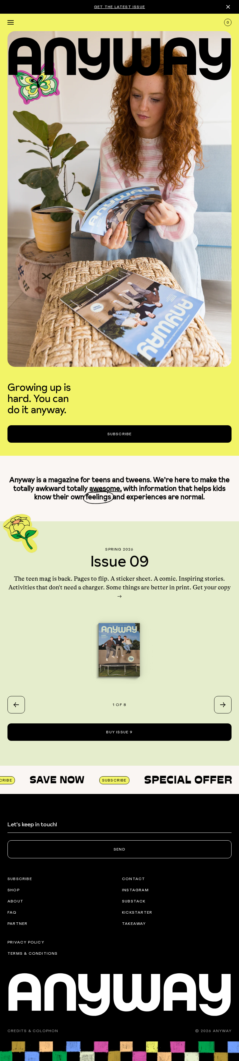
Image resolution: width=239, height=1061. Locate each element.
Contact (133, 879)
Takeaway (134, 923)
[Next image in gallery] (223, 704)
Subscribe (19, 879)
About (15, 901)
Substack (134, 901)
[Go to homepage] (119, 57)
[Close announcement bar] (228, 6)
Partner (17, 923)
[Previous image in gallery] (16, 704)
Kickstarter (137, 912)
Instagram (135, 890)
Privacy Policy (25, 942)
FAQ (12, 912)
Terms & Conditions (32, 953)
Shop (13, 890)
